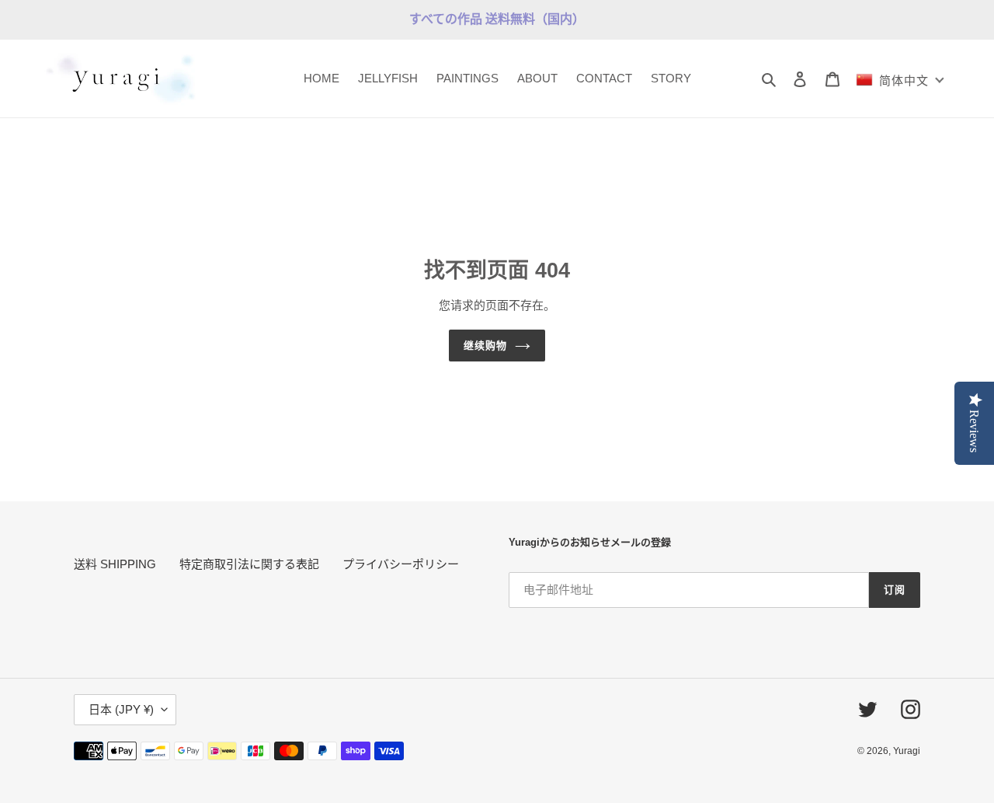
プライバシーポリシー (400, 564)
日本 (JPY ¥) (121, 709)
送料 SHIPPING (115, 564)
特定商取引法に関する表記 (249, 564)
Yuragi (906, 750)
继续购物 (485, 345)
